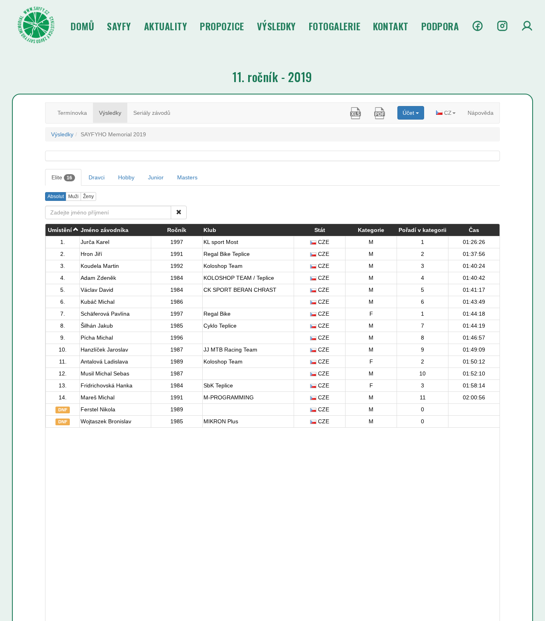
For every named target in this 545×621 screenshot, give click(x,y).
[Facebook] (478, 26)
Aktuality (166, 26)
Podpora (440, 26)
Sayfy (119, 26)
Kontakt (391, 26)
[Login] (527, 26)
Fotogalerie (335, 26)
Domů (82, 26)
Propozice (222, 26)
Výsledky (276, 26)
